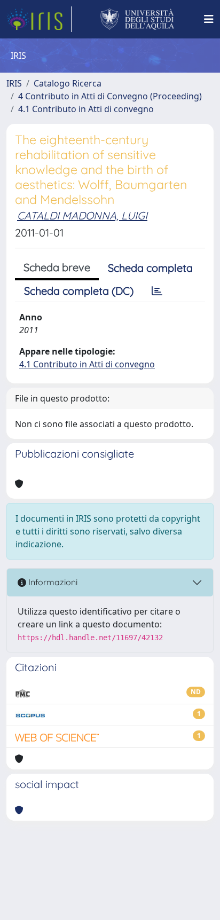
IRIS (14, 83)
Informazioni (51, 582)
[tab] (157, 291)
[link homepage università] (137, 19)
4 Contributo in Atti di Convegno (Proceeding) (110, 96)
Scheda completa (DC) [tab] (78, 290)
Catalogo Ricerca (67, 83)
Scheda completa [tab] (150, 267)
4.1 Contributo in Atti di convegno (86, 109)
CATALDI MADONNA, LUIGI (82, 215)
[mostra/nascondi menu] (209, 19)
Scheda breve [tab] (56, 267)
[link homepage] (39, 19)
